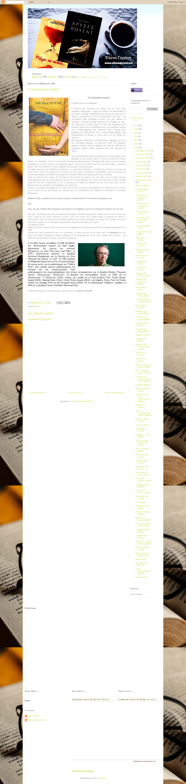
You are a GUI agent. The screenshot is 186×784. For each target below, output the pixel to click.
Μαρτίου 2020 (142, 176)
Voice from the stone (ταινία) (142, 473)
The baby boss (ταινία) (141, 461)
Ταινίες (52, 76)
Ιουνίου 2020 (141, 165)
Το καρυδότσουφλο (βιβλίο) (143, 233)
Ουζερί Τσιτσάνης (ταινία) (142, 513)
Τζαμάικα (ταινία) (142, 335)
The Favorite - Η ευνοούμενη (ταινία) (142, 205)
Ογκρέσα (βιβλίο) (142, 385)
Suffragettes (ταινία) (140, 430)
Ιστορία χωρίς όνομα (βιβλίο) (142, 294)
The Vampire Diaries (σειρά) (142, 274)
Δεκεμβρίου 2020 (143, 151)
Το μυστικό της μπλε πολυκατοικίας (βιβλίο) (142, 397)
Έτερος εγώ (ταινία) (140, 406)
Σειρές (67, 77)
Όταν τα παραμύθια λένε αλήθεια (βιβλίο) (143, 413)
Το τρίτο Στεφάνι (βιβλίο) (142, 485)
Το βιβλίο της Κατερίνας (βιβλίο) (140, 281)
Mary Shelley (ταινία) (140, 306)
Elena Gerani (33, 716)
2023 (136, 136)
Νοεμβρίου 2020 (143, 154)
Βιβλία (36, 76)
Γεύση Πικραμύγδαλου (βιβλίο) (143, 571)
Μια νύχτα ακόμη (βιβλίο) (142, 250)
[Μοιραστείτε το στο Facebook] (66, 302)
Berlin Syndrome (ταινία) (142, 548)
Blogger (102, 778)
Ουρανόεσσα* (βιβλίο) (141, 340)
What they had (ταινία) (141, 256)
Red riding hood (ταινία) (142, 497)
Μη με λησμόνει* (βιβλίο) (142, 450)
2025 (136, 129)
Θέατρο (79, 77)
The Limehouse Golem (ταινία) (142, 372)
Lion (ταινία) (140, 502)
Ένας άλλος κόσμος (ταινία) (142, 491)
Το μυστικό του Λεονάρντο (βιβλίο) (141, 197)
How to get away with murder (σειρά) (142, 219)
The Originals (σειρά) (141, 245)
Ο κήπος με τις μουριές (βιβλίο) (143, 318)
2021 (136, 144)
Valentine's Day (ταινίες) (141, 467)
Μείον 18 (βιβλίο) (142, 185)
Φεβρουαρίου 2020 (144, 180)
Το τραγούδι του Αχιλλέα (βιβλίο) (143, 300)
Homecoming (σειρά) (140, 268)
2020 (136, 147)
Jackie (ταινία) (141, 577)
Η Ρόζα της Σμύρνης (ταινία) (143, 479)
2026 (136, 125)
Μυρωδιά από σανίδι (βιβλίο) (142, 312)
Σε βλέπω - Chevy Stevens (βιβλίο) (143, 542)
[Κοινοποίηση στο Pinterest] (69, 302)
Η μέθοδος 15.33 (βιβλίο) (142, 436)
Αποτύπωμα (102, 77)
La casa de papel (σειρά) (142, 227)
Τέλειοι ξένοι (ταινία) (140, 354)
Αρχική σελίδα (75, 392)
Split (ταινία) (140, 559)
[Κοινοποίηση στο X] (63, 302)
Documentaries (90, 77)
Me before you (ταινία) (141, 564)
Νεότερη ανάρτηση (38, 392)
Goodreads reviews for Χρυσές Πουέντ (90, 699)
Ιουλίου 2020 (141, 162)
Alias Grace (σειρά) (140, 239)
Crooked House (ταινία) (141, 324)
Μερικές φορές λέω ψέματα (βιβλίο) (143, 366)
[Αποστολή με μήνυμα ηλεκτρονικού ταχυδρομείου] (58, 302)
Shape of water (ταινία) (141, 420)
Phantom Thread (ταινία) (142, 389)
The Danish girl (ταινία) (141, 456)
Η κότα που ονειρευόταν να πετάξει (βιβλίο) (143, 378)
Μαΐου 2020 (141, 169)
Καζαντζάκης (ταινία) (140, 288)
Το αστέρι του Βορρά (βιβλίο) (142, 330)
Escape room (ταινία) (141, 262)
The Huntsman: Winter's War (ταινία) (141, 442)
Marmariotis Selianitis (37, 720)
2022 (136, 140)
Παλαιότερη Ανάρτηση (114, 392)
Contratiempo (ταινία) (141, 537)
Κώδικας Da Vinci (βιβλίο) (142, 531)
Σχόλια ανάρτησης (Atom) (82, 401)
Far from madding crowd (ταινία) (142, 525)
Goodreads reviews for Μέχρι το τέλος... (138, 699)
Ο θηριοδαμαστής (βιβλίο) (142, 507)
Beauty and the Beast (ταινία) (142, 554)
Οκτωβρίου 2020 (143, 158)
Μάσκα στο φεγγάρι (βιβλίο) (143, 519)
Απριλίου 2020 (142, 173)
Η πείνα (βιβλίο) (142, 425)
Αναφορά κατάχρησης (83, 771)
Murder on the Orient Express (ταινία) (142, 347)
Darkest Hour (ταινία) (140, 360)
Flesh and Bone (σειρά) (142, 213)
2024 (136, 133)
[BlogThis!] (60, 302)
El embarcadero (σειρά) (142, 190)
